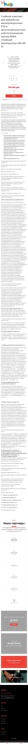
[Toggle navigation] (26, 4)
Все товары (3, 710)
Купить (14, 96)
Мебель (3, 708)
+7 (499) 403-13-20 (9, 698)
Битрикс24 (20, 742)
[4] (15, 84)
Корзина (21, 743)
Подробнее (14, 624)
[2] (12, 84)
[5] (16, 84)
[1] (11, 84)
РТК (2, 706)
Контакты (3, 734)
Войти (7, 743)
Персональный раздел (6, 693)
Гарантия (3, 723)
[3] (14, 84)
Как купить (3, 719)
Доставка (3, 721)
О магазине (3, 732)
